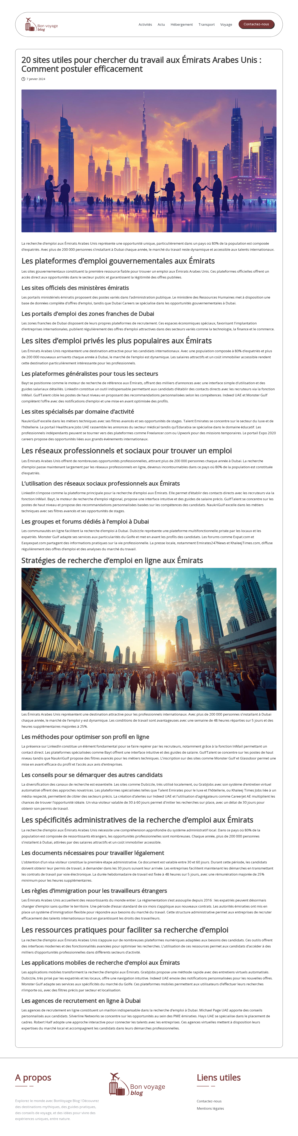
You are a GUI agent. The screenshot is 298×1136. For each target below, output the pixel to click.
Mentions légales (210, 1108)
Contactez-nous (209, 1101)
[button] (256, 24)
